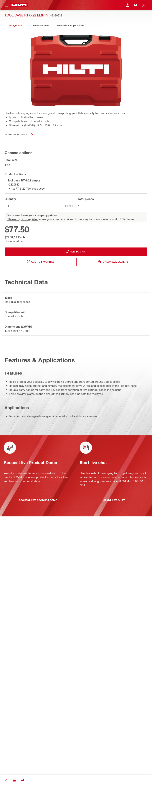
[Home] (19, 5)
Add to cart (78, 251)
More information (16, 134)
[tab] (15, 25)
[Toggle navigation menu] (6, 5)
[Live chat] (22, 780)
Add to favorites (42, 261)
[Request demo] (14, 780)
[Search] (144, 5)
